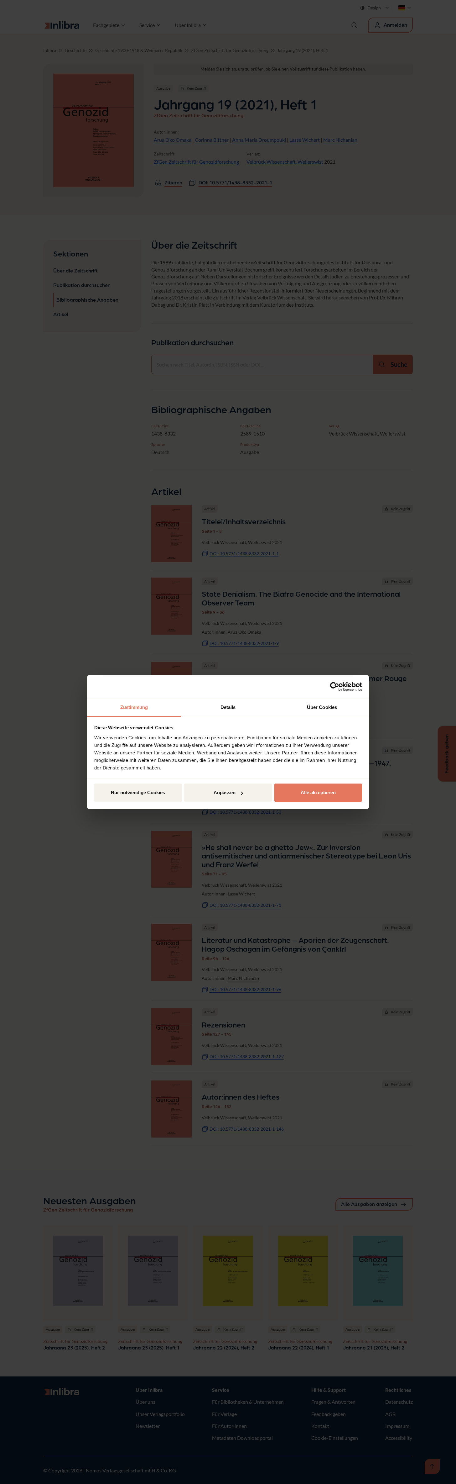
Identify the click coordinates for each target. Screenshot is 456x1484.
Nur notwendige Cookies (138, 792)
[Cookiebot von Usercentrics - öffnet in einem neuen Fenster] (334, 686)
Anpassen (225, 792)
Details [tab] (228, 707)
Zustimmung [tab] (134, 707)
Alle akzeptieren (318, 792)
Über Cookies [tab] (322, 707)
